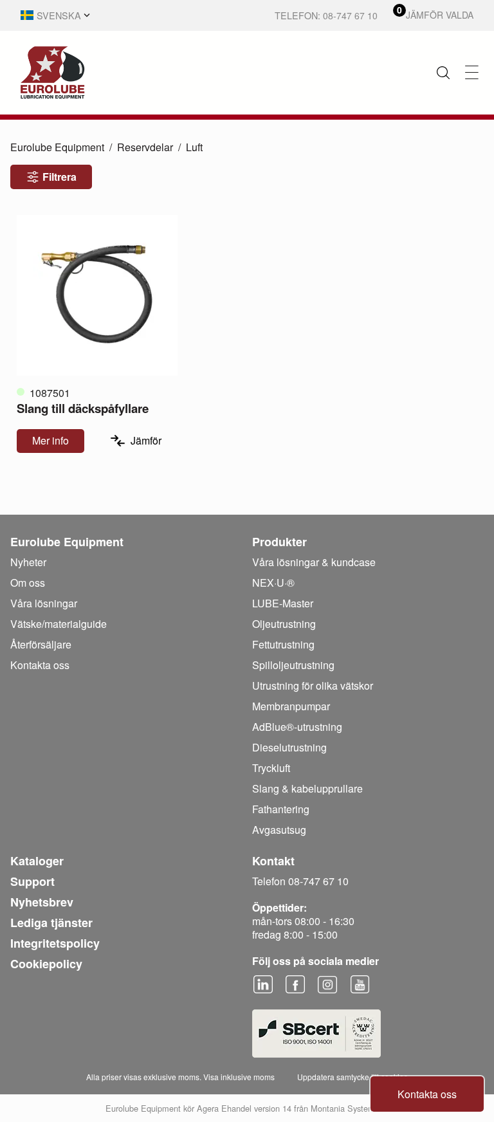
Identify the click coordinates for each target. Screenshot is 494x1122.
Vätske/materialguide (58, 623)
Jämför (146, 440)
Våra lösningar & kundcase (314, 562)
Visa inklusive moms (239, 1076)
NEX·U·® (273, 582)
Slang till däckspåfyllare (83, 408)
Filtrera (59, 176)
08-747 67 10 (350, 15)
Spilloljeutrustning (293, 665)
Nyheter (28, 562)
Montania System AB (350, 1108)
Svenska (59, 15)
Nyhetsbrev (41, 902)
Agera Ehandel (224, 1108)
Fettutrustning (283, 644)
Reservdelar (145, 147)
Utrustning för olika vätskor (312, 685)
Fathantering (280, 809)
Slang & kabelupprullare (307, 788)
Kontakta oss (427, 1094)
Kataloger (37, 860)
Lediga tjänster (51, 922)
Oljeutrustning (284, 623)
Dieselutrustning (289, 747)
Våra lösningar (43, 603)
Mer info (50, 440)
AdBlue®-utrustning (297, 726)
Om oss (27, 582)
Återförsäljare (40, 644)
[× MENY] (472, 72)
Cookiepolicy (46, 963)
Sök (443, 72)
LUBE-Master (282, 603)
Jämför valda (439, 15)
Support (32, 881)
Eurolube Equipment (57, 147)
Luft (194, 147)
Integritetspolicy (55, 943)
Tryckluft (271, 767)
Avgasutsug (279, 829)
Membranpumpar (291, 706)
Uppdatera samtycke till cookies (352, 1076)
